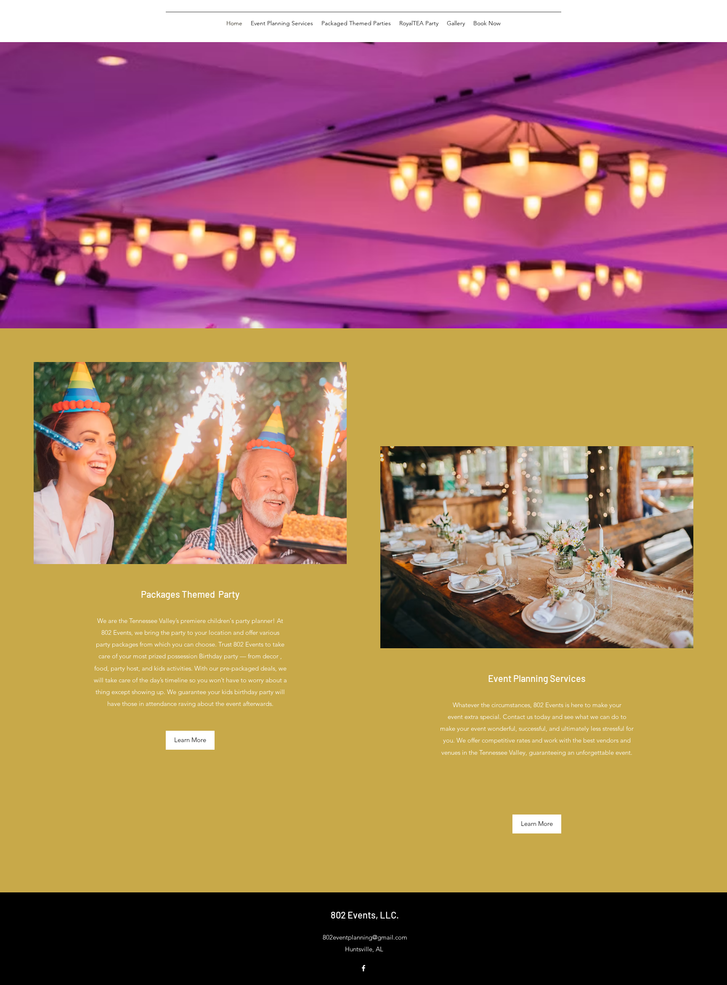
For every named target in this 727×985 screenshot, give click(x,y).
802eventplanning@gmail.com (365, 937)
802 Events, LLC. (365, 914)
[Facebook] (363, 968)
